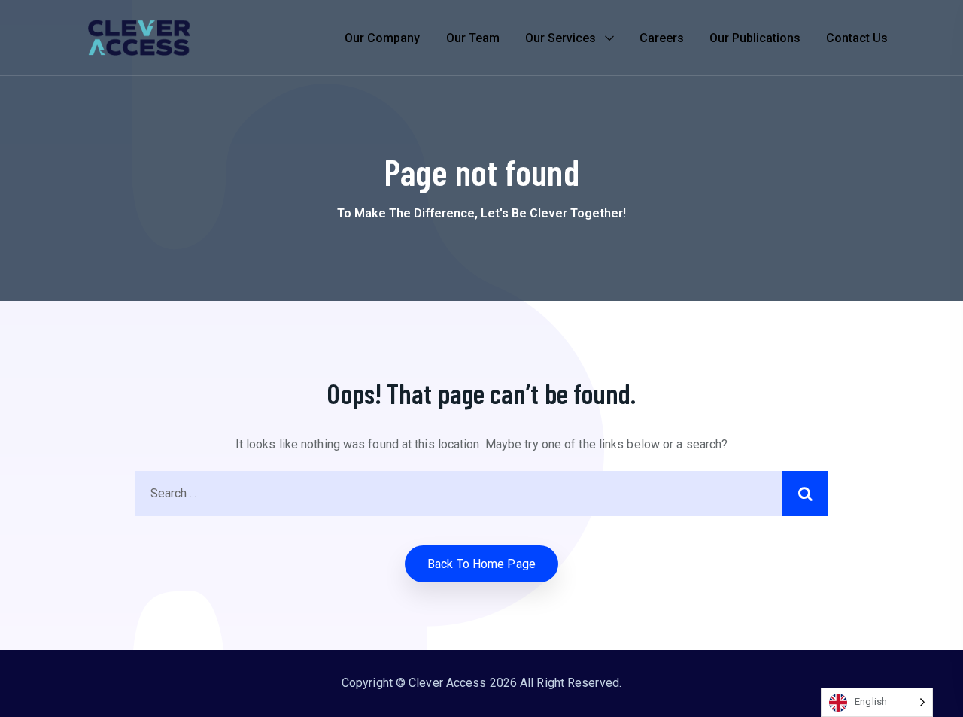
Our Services (560, 38)
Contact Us (857, 38)
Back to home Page (481, 564)
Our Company (382, 38)
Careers (661, 38)
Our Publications (754, 38)
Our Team (473, 38)
